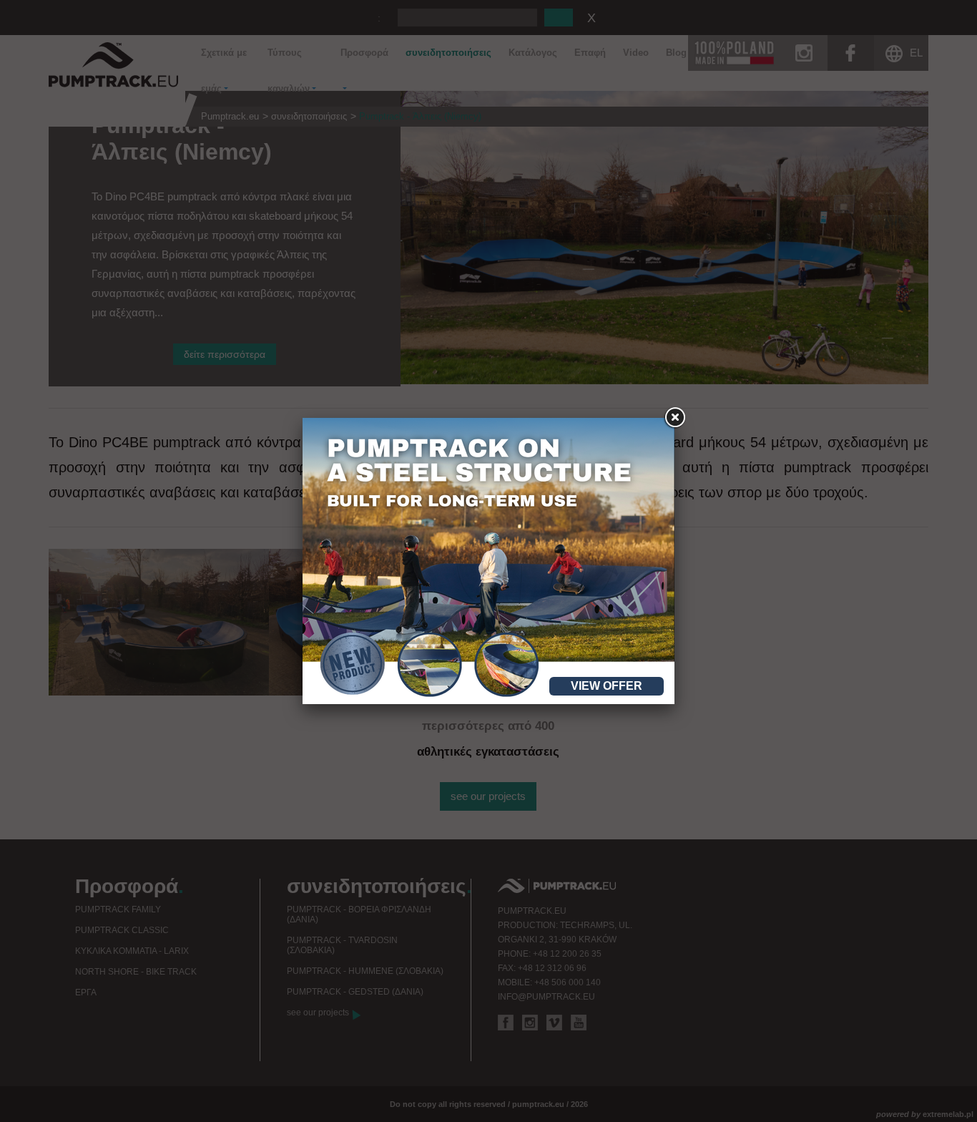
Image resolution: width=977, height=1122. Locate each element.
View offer (606, 686)
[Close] (674, 418)
